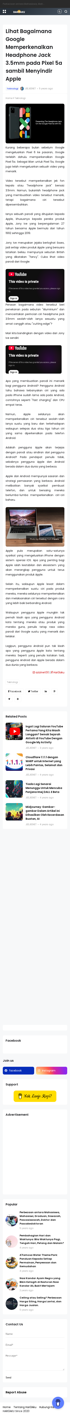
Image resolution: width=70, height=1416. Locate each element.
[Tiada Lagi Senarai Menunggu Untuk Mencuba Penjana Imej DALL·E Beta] (14, 789)
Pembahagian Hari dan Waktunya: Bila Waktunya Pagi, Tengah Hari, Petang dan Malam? (42, 1239)
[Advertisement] (35, 1156)
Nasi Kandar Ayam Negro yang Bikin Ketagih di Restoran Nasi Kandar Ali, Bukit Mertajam (40, 1282)
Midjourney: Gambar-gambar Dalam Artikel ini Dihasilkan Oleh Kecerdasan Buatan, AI (45, 813)
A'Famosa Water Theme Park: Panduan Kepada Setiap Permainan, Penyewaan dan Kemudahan (39, 1260)
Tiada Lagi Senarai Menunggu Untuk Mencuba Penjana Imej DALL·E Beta (44, 788)
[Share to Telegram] (9, 699)
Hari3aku (58, 672)
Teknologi (12, 88)
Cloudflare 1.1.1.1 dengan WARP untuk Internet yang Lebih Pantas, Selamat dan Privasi (44, 763)
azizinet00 (42, 672)
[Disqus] (35, 881)
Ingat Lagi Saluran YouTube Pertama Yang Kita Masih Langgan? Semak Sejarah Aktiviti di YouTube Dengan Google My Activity (44, 734)
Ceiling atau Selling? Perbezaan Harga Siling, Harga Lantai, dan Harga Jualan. (41, 1301)
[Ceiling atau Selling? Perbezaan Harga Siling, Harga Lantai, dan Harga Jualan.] (12, 1304)
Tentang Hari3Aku (24, 1407)
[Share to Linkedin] (45, 691)
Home (9, 98)
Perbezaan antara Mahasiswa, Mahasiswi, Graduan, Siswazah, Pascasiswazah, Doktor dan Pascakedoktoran (40, 1218)
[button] (4, 11)
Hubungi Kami (48, 1407)
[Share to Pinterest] (54, 691)
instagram (48, 1070)
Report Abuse (16, 1392)
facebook (15, 1070)
